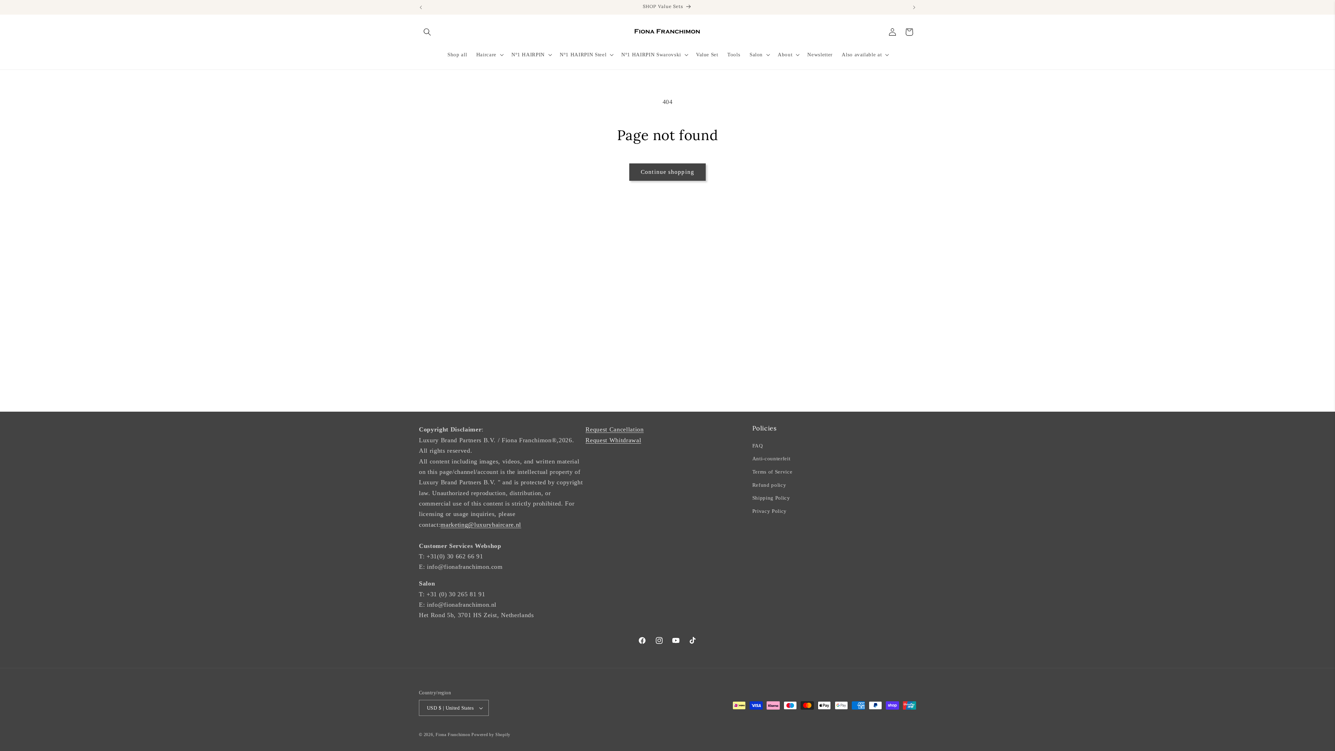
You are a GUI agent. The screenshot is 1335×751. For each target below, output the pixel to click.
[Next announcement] (914, 7)
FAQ (757, 446)
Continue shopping (667, 172)
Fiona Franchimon (453, 734)
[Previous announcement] (421, 7)
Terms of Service (772, 472)
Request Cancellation (614, 429)
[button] (427, 32)
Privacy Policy (769, 511)
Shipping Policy (771, 498)
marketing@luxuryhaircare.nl (480, 524)
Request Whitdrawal (613, 440)
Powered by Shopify (490, 734)
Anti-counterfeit (771, 458)
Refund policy (769, 485)
